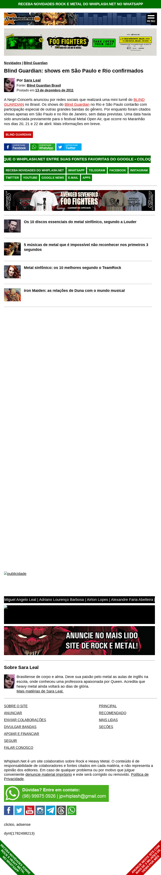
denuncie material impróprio (48, 774)
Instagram (139, 170)
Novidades (12, 63)
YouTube (30, 177)
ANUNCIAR (13, 713)
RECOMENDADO (112, 713)
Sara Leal (32, 80)
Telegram (97, 170)
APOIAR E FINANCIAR (21, 734)
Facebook (117, 170)
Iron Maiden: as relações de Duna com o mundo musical (74, 290)
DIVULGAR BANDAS (20, 727)
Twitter (12, 177)
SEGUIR (10, 741)
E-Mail (73, 177)
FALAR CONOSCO (18, 747)
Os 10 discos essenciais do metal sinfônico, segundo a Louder (80, 222)
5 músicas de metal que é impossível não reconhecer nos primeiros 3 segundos (86, 247)
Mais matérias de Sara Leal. (40, 691)
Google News (53, 177)
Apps (86, 177)
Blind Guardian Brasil (44, 85)
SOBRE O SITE (16, 706)
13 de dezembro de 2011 (54, 90)
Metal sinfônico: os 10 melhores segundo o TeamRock (72, 268)
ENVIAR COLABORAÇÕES (25, 720)
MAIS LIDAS (108, 720)
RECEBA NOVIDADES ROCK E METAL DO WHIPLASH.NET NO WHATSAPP (80, 4)
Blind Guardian (36, 63)
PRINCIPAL (108, 706)
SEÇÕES (106, 727)
